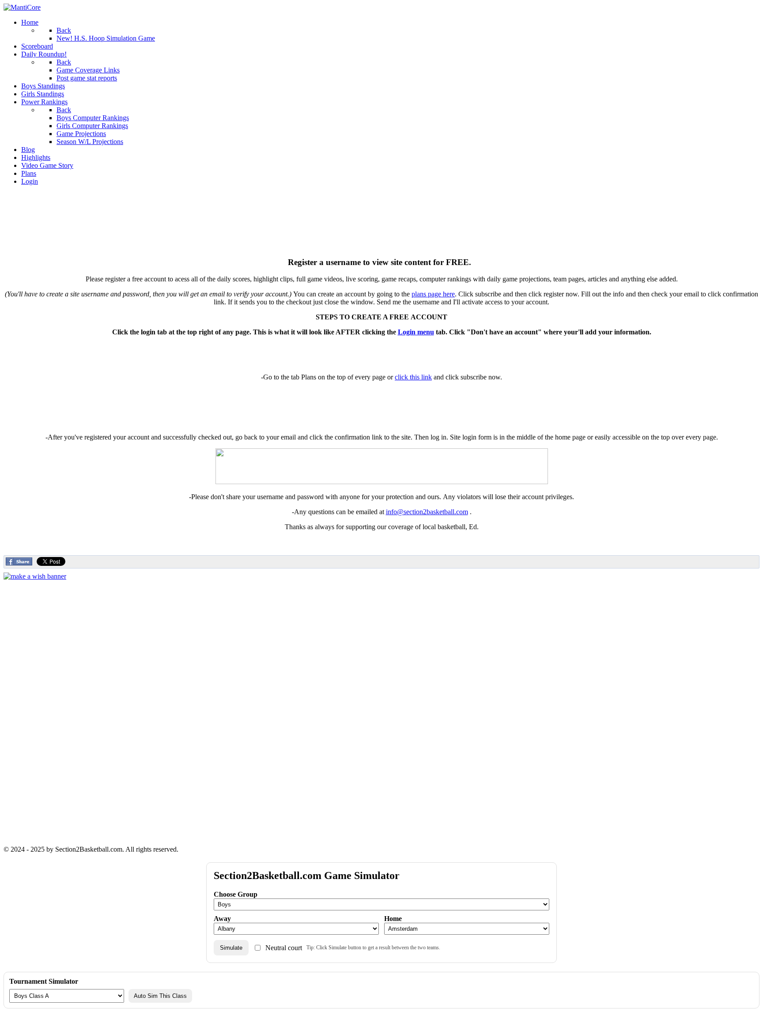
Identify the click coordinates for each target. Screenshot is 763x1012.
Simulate (231, 947)
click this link (413, 377)
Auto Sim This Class (160, 996)
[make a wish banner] (35, 576)
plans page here (433, 294)
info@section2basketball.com (427, 511)
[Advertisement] (381, 212)
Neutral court (283, 947)
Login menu (416, 332)
